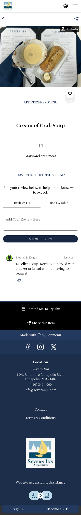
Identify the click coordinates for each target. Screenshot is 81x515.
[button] (4, 19)
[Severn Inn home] (21, 6)
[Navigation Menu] (75, 6)
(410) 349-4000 (40, 384)
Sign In (18, 509)
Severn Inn (40, 453)
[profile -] (65, 5)
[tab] (21, 202)
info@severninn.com (40, 390)
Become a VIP (57, 509)
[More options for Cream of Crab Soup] (70, 93)
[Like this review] (20, 279)
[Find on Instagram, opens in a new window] (40, 347)
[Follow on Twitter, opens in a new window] (53, 347)
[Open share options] (76, 19)
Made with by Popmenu (32, 334)
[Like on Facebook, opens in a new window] (27, 347)
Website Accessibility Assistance (40, 482)
